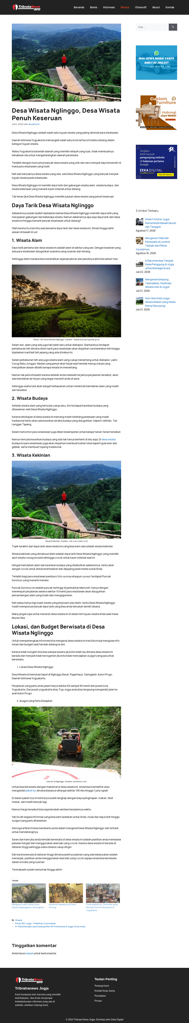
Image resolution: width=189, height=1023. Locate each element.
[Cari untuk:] (152, 27)
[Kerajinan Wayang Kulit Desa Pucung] (66, 893)
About (156, 7)
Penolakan (100, 996)
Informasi (109, 7)
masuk (29, 953)
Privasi (98, 1001)
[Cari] (173, 27)
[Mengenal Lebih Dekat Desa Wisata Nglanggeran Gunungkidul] (29, 893)
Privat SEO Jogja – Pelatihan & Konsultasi (35, 923)
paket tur (30, 790)
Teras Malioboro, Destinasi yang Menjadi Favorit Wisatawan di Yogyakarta (102, 907)
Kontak (170, 7)
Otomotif (140, 7)
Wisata (125, 7)
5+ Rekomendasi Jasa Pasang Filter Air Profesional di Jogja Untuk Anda (50, 926)
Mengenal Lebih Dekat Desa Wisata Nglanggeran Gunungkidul (28, 906)
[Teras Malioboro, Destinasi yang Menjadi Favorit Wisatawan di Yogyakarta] (103, 893)
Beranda (79, 7)
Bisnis (93, 7)
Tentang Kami (101, 986)
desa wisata (108, 439)
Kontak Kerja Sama (104, 991)
